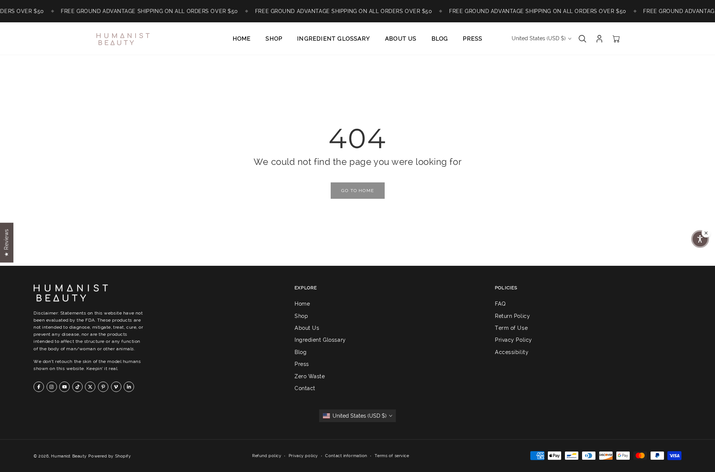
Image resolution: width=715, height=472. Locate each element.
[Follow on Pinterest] (103, 387)
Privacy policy (303, 455)
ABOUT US (401, 38)
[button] (700, 239)
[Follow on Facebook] (39, 387)
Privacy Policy (513, 340)
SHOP (274, 38)
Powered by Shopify (109, 456)
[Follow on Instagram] (52, 387)
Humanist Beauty (68, 456)
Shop (301, 316)
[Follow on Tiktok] (77, 387)
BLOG (440, 38)
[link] (357, 190)
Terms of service (392, 455)
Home (302, 304)
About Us (307, 328)
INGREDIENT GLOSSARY (333, 38)
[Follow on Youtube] (64, 387)
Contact (305, 388)
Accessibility (511, 352)
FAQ (500, 304)
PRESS (472, 38)
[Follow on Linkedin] (129, 387)
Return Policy (512, 316)
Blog (300, 352)
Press (302, 364)
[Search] (582, 38)
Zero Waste (310, 376)
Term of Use (511, 328)
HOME (242, 38)
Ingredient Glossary (320, 340)
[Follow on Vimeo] (116, 387)
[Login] (599, 38)
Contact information (346, 455)
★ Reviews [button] (6, 242)
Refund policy (266, 455)
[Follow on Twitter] (90, 387)
